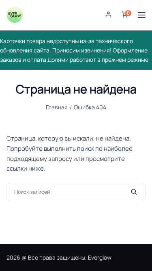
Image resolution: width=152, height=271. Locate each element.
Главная (57, 107)
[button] (108, 15)
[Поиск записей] (133, 192)
